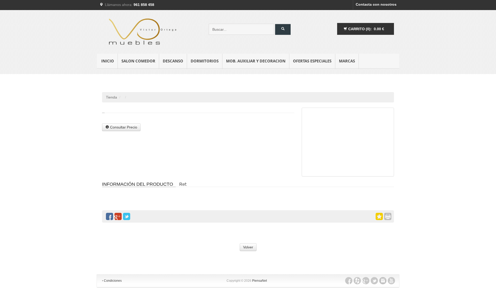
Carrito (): (365, 29)
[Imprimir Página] (387, 216)
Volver (248, 247)
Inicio (107, 60)
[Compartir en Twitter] (126, 216)
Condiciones (113, 280)
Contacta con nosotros (376, 4)
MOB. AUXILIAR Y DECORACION (255, 60)
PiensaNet (259, 280)
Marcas (347, 60)
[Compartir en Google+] (118, 216)
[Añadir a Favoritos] (379, 216)
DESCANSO (173, 60)
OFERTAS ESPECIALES (312, 60)
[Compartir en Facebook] (109, 216)
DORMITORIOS (205, 60)
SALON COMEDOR (138, 60)
